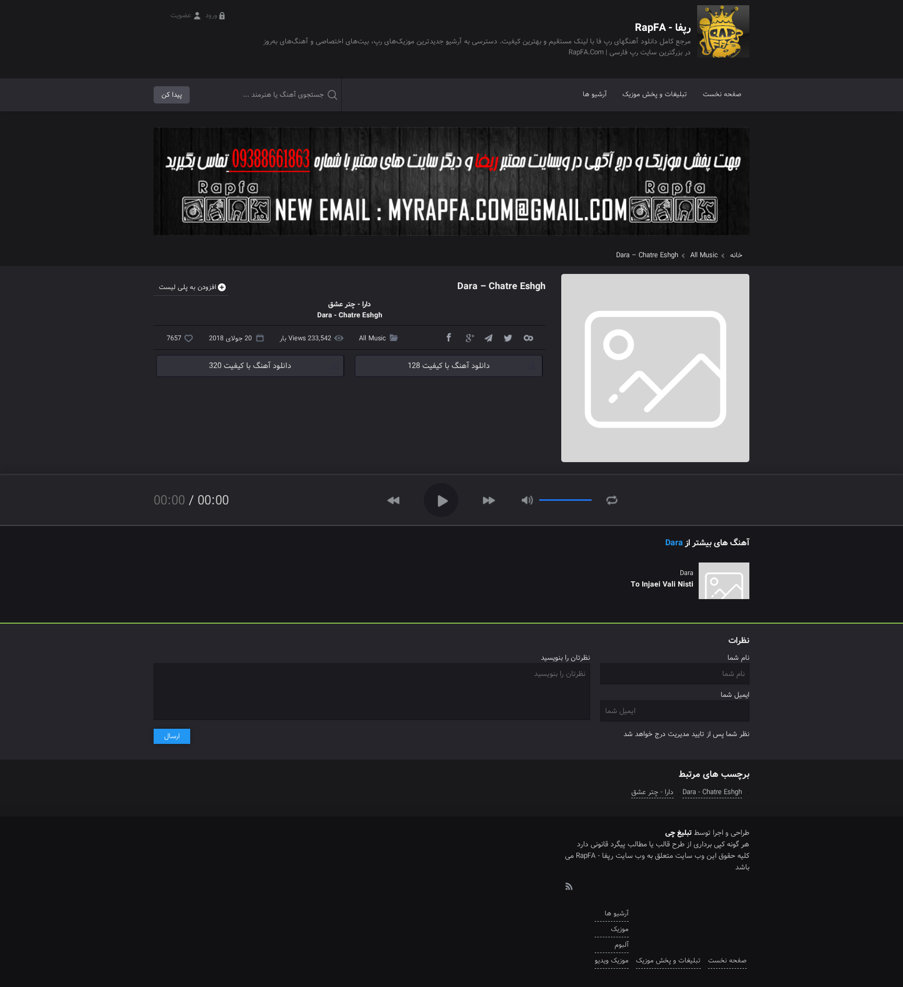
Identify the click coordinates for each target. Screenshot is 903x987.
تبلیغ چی (678, 833)
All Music (704, 255)
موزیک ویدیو (612, 960)
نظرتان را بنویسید (565, 657)
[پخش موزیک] (451, 239)
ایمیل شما (735, 695)
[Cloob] (527, 337)
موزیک (620, 929)
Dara (674, 542)
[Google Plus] (468, 337)
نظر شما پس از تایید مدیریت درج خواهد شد (686, 734)
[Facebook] (448, 337)
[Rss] (568, 885)
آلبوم (622, 944)
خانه (736, 255)
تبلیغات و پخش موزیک (654, 94)
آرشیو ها (595, 94)
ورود (211, 15)
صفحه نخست (722, 94)
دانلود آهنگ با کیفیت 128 (449, 366)
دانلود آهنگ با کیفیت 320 (250, 366)
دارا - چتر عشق (652, 792)
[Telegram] (488, 337)
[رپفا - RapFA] (723, 39)
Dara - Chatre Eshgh (712, 792)
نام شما (738, 657)
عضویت (180, 15)
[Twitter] (508, 337)
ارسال (172, 736)
